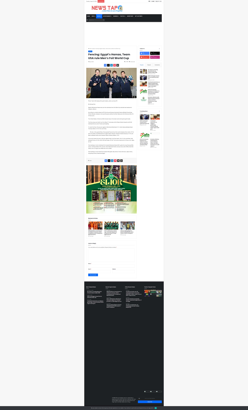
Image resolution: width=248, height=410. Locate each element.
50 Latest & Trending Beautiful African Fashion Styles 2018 (153, 71)
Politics (122, 16)
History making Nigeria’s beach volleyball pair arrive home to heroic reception (127, 232)
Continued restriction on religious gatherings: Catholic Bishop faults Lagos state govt (154, 84)
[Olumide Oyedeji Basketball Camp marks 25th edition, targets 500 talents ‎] (159, 295)
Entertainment (107, 16)
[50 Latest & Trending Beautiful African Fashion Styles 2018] (143, 71)
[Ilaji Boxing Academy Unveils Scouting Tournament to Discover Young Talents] (147, 295)
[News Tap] (105, 8)
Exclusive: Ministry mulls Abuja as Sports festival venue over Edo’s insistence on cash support (153, 100)
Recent (149, 65)
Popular (142, 65)
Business (115, 16)
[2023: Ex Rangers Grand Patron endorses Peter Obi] (143, 77)
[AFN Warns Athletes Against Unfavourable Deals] (147, 392)
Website (114, 269)
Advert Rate (130, 16)
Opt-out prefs (138, 16)
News (93, 16)
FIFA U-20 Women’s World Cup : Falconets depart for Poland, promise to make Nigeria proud (110, 232)
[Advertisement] (124, 32)
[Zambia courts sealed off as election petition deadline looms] (153, 342)
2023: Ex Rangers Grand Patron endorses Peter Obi (153, 77)
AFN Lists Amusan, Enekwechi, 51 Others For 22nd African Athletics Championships (153, 91)
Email (89, 269)
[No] (246, 408)
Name (89, 263)
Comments (157, 65)
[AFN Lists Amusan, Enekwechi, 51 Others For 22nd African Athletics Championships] (143, 91)
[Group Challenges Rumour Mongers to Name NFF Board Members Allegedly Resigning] (153, 392)
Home (88, 16)
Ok (155, 408)
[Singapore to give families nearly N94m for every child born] (159, 392)
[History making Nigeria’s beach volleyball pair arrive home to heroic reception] (128, 226)
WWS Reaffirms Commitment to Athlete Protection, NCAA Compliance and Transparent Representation (95, 232)
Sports (99, 16)
